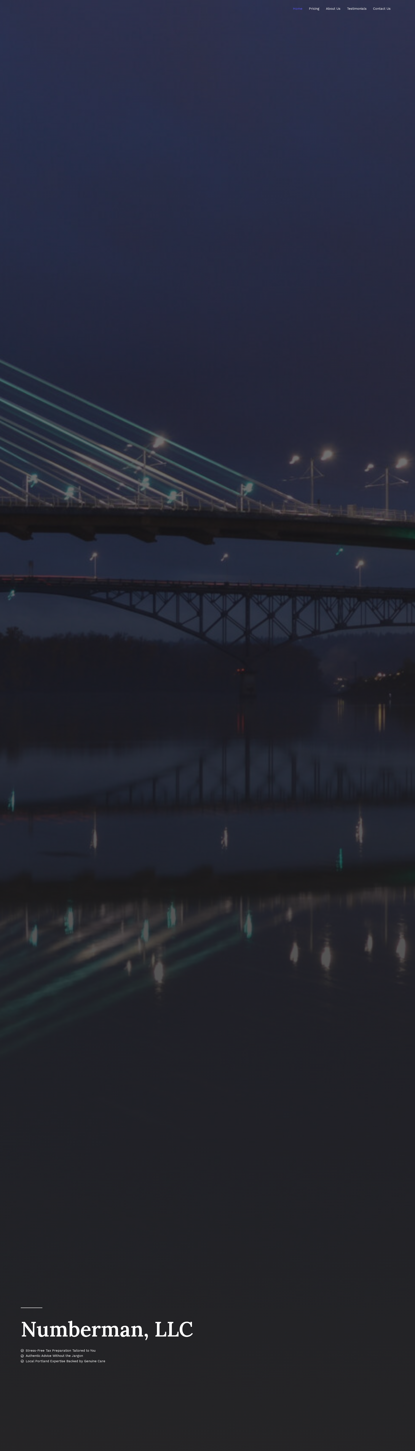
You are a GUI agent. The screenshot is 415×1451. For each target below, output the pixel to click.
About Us (333, 9)
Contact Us (382, 9)
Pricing (314, 9)
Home (297, 9)
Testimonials (357, 9)
